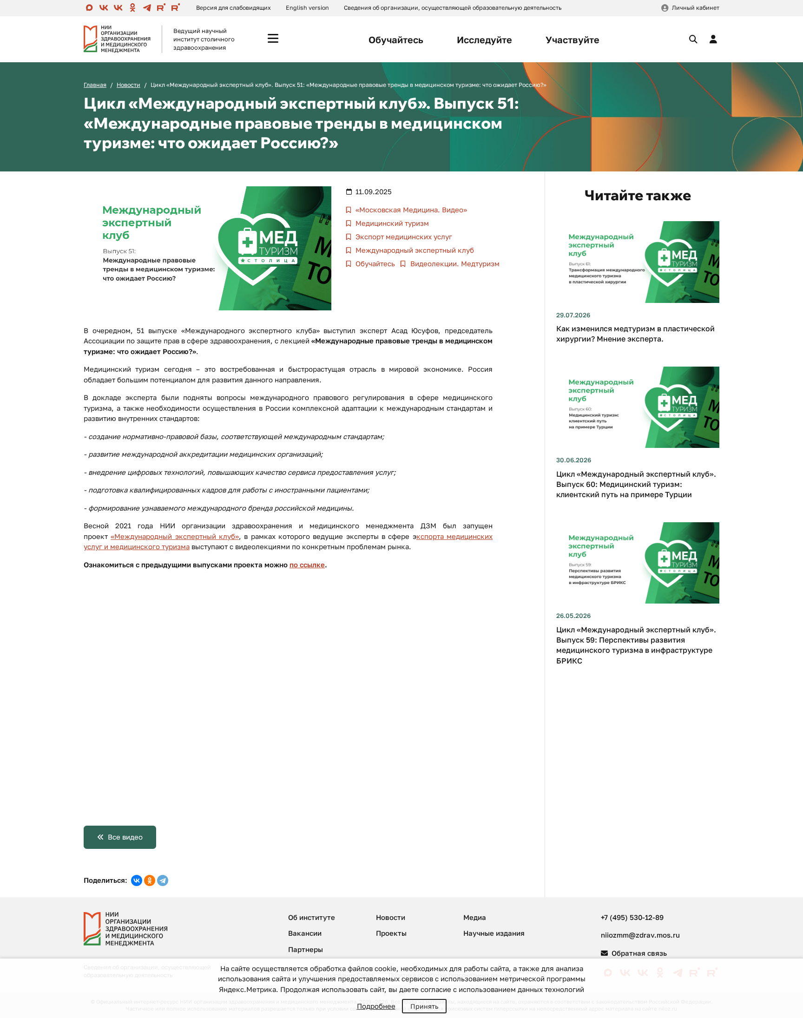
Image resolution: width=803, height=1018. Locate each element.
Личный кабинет (695, 7)
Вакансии (305, 933)
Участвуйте (572, 39)
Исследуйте (484, 39)
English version (307, 7)
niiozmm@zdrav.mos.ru (640, 935)
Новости (128, 84)
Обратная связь (638, 953)
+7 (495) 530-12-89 (632, 917)
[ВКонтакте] (136, 880)
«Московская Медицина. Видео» (410, 209)
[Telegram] (162, 880)
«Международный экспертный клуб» (175, 536)
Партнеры (305, 949)
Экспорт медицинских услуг (403, 236)
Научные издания (494, 933)
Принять (424, 1006)
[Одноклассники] (149, 880)
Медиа (474, 917)
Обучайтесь (396, 39)
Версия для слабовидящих (233, 7)
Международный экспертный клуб (414, 250)
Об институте (311, 917)
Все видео (125, 837)
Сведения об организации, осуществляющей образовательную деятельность (452, 7)
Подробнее (376, 1006)
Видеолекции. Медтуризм (454, 263)
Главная (95, 84)
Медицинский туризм (391, 223)
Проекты (391, 933)
